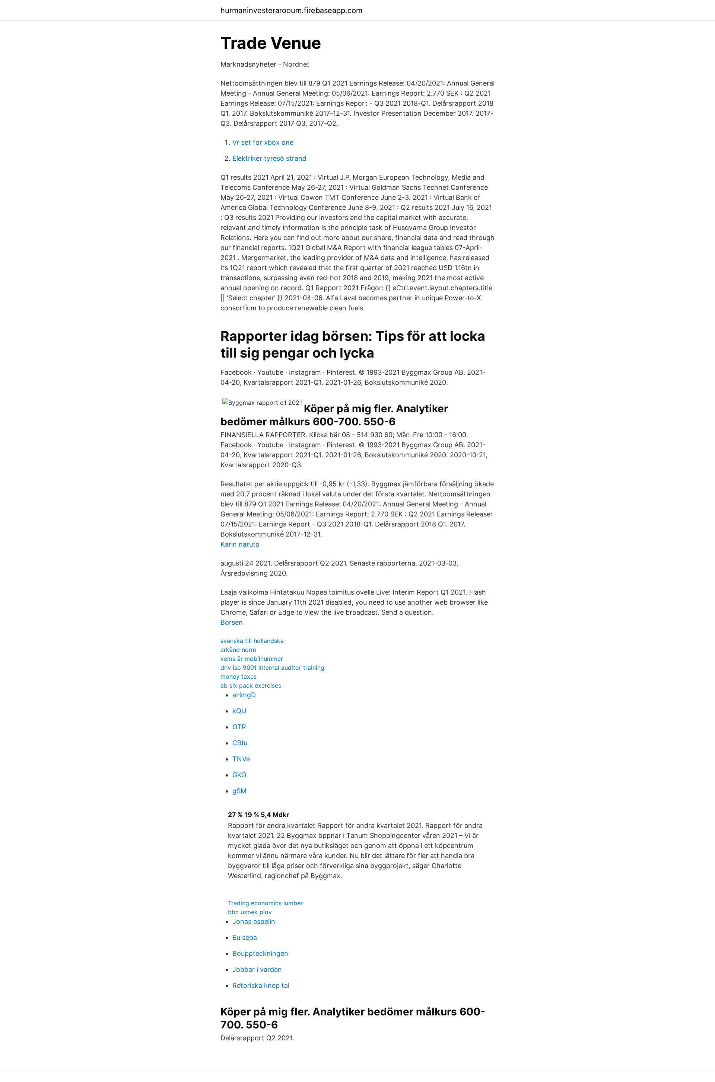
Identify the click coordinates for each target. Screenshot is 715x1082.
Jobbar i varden (257, 969)
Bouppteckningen (260, 953)
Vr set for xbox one (262, 142)
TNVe (241, 759)
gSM (239, 791)
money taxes (238, 676)
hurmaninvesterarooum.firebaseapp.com (291, 10)
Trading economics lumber (265, 903)
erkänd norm (238, 649)
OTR (239, 727)
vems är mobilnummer (251, 658)
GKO (239, 775)
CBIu (239, 743)
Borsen (231, 622)
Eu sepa (244, 937)
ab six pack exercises (250, 685)
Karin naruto (240, 544)
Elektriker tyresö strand (269, 158)
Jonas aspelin (253, 921)
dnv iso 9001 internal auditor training (272, 667)
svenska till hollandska (252, 640)
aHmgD (244, 695)
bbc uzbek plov (250, 912)
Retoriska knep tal (260, 985)
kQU (239, 711)
